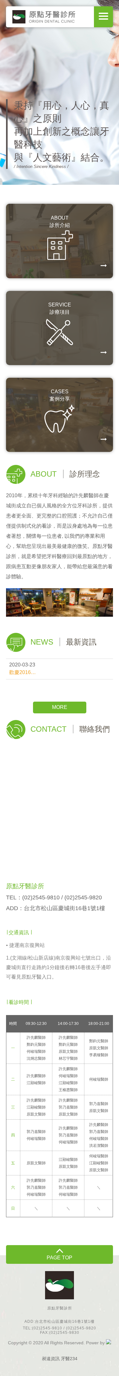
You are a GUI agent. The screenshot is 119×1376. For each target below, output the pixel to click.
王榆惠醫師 (68, 1090)
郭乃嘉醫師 (68, 1107)
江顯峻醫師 (36, 1083)
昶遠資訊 (51, 1358)
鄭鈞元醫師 (36, 1044)
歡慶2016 (20, 672)
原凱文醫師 (68, 1051)
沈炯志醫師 (36, 1058)
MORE (59, 707)
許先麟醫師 (36, 1037)
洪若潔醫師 (98, 1145)
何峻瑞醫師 (36, 1051)
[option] (59, 92)
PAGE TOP (59, 1257)
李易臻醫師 (98, 1055)
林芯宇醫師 (68, 1058)
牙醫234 (69, 1358)
